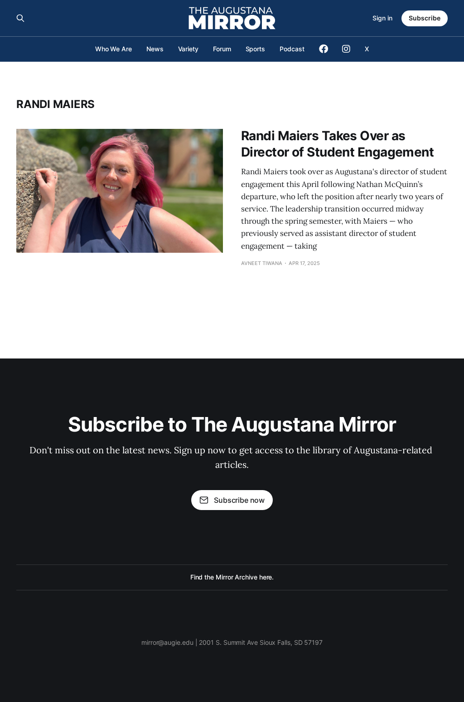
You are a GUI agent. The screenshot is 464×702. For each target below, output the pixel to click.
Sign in (382, 18)
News (155, 49)
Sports (256, 49)
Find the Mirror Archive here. (232, 577)
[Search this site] (20, 18)
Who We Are (113, 49)
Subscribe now (239, 500)
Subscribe (424, 18)
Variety (188, 49)
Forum (222, 49)
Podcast (292, 49)
